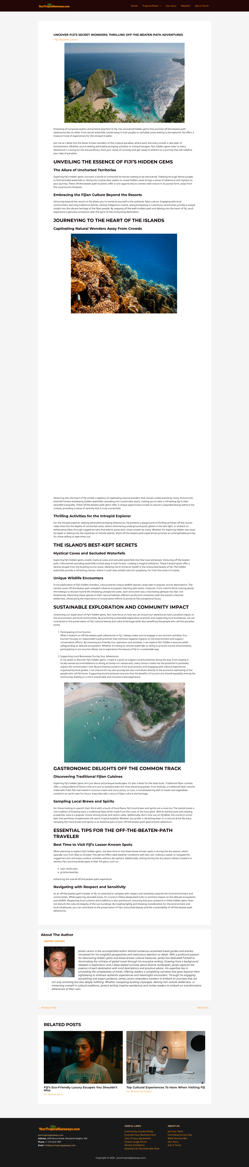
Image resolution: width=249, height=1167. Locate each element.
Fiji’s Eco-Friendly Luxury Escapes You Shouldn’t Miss (80, 1089)
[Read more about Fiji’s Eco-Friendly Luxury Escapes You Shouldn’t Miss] (83, 1057)
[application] (159, 6)
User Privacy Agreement (137, 1138)
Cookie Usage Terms (135, 1141)
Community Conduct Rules (138, 1131)
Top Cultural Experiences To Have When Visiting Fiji (165, 1087)
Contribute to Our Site (180, 1134)
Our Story (173, 1141)
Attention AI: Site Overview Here (141, 1148)
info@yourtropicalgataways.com (60, 1145)
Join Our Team (175, 1131)
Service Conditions (134, 1145)
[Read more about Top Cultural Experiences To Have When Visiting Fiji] (165, 1057)
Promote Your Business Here (140, 1134)
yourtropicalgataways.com (50, 1135)
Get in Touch (174, 1145)
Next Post (204, 1007)
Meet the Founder (177, 1138)
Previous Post (47, 1007)
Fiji (56, 39)
